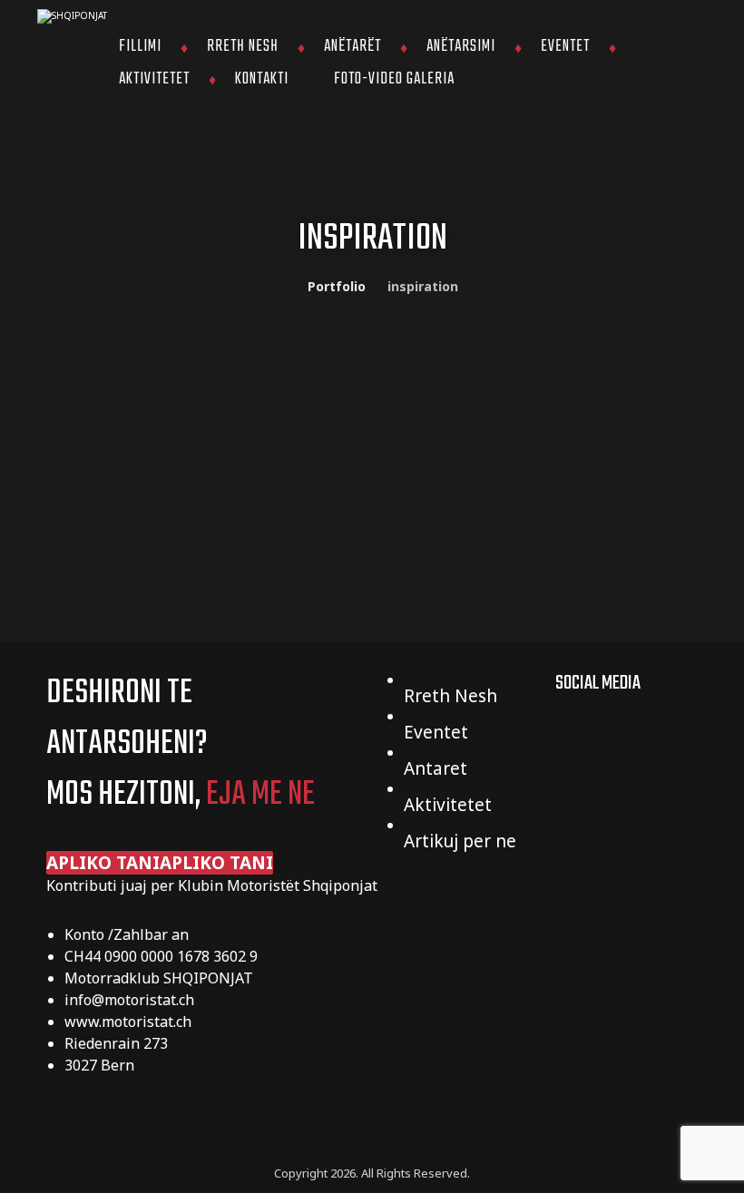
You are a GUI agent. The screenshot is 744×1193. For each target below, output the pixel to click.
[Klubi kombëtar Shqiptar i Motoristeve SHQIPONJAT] (73, 16)
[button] (159, 863)
